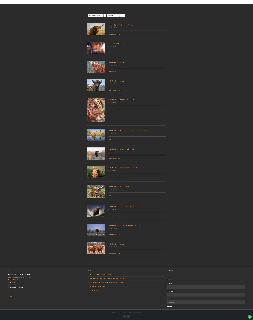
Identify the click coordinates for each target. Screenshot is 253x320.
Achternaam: (170, 291)
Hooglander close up (116, 43)
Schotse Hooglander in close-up (121, 100)
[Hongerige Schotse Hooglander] (96, 29)
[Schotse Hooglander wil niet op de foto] (96, 230)
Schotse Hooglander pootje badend (122, 168)
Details (119, 34)
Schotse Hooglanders (117, 244)
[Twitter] (171, 274)
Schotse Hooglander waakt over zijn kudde (125, 206)
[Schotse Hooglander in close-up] (96, 110)
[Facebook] (167, 274)
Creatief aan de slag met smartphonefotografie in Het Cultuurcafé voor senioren (106, 282)
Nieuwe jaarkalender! (93, 290)
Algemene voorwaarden (137, 312)
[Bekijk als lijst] (123, 15)
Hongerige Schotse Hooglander (121, 25)
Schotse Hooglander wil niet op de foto (124, 225)
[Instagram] (169, 274)
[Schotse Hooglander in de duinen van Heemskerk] (96, 135)
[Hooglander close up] (96, 48)
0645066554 (15, 279)
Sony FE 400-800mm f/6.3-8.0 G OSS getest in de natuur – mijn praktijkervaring (106, 278)
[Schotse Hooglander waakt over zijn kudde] (96, 211)
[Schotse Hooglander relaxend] (96, 191)
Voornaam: (169, 283)
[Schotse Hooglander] (96, 67)
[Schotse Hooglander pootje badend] (96, 172)
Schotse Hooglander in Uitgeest (121, 149)
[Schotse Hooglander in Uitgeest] (96, 153)
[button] (162, 2)
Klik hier (13, 282)
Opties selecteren (112, 34)
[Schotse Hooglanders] (96, 248)
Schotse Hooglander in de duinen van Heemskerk (128, 130)
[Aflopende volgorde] (105, 15)
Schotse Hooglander (116, 62)
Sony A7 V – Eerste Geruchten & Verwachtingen (99, 274)
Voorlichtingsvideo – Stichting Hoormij (97, 286)
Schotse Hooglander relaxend (120, 186)
